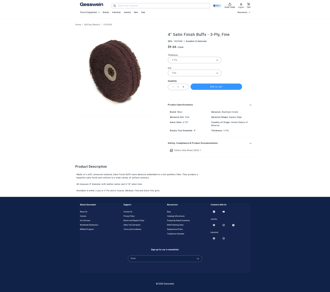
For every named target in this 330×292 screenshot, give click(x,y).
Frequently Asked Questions (178, 220)
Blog (169, 212)
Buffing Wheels (92, 24)
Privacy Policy (129, 216)
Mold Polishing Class (175, 225)
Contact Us (127, 212)
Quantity (172, 81)
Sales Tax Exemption (132, 225)
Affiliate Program (87, 229)
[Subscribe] (197, 258)
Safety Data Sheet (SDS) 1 (187, 150)
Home (78, 24)
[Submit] (115, 5)
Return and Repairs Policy (133, 220)
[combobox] (161, 5)
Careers (83, 216)
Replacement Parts (175, 229)
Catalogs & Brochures (176, 216)
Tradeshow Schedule (175, 234)
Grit (169, 68)
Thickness (173, 55)
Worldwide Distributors (89, 225)
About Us (83, 212)
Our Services (85, 220)
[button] (90, 12)
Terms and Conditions (132, 229)
